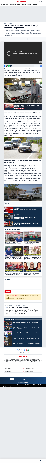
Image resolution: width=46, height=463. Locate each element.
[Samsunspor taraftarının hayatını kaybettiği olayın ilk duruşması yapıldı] (14, 236)
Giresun (10, 23)
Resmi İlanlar (13, 4)
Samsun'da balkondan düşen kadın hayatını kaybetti (18, 460)
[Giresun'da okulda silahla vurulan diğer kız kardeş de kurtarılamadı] (33, 267)
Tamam (9, 386)
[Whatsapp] (28, 350)
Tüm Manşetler (8, 371)
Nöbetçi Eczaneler (8, 365)
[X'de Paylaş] (7, 66)
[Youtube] (26, 350)
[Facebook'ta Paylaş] (4, 66)
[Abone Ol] (41, 65)
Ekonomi (35, 4)
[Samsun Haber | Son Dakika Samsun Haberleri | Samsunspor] (21, 1)
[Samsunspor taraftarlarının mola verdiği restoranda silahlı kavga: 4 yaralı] (14, 267)
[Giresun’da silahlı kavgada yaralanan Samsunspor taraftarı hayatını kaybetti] (14, 251)
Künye (17, 352)
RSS (12, 379)
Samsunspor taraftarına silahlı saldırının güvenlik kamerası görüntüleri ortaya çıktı (32, 258)
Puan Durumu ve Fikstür (29, 368)
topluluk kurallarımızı (16, 295)
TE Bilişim (26, 382)
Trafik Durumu (7, 368)
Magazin (29, 4)
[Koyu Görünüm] (41, 1)
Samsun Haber (4, 4)
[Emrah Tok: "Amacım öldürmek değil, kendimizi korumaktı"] (33, 236)
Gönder (8, 291)
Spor (18, 4)
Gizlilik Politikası (23, 352)
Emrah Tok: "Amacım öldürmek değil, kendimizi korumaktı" (31, 243)
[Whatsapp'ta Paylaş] (9, 66)
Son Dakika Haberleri (29, 371)
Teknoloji (23, 4)
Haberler (5, 23)
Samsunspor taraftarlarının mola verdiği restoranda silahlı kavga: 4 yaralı (13, 274)
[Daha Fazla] (11, 66)
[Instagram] (22, 350)
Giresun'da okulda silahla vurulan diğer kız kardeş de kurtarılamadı (32, 274)
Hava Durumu (28, 365)
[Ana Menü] (4, 1)
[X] (20, 350)
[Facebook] (18, 350)
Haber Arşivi (7, 374)
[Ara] (39, 1)
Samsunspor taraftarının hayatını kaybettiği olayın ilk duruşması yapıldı (13, 243)
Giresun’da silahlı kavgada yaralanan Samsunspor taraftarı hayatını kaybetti (13, 258)
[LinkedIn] (24, 350)
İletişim (28, 352)
